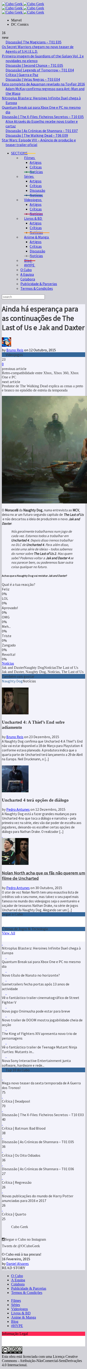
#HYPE (17, 1326)
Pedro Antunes (18, 809)
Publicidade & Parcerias (38, 283)
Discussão (37, 190)
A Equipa (27, 274)
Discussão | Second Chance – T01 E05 (34, 65)
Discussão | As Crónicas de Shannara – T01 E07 (42, 130)
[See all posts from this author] (6, 345)
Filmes (16, 1301)
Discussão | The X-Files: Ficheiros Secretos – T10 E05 (43, 116)
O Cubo (26, 269)
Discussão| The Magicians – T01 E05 (33, 42)
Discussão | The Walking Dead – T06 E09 (37, 135)
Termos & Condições (36, 288)
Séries (15, 1305)
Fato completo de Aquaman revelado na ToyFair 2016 (43, 84)
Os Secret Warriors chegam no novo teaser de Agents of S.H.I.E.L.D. (38, 49)
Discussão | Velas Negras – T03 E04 (33, 79)
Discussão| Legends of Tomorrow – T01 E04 (40, 70)
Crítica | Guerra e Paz (22, 74)
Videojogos (19, 1309)
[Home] (23, 12)
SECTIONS (19, 153)
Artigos (36, 162)
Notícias (36, 171)
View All (8, 933)
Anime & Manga (23, 1317)
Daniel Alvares (17, 1263)
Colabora (27, 279)
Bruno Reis (14, 350)
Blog (14, 1322)
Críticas (36, 167)
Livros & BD (21, 1313)
